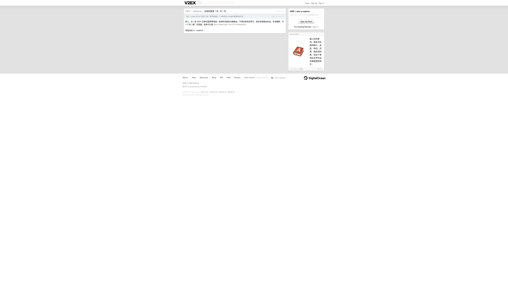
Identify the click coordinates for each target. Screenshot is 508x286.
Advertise (204, 77)
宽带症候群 (214, 16)
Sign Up (314, 3)
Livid (301, 69)
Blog (214, 77)
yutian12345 (195, 16)
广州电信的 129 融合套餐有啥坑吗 (231, 16)
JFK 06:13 (231, 92)
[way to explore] (190, 3)
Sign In (321, 3)
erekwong (197, 11)
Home (307, 3)
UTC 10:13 (204, 92)
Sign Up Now (306, 21)
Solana (237, 77)
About (185, 77)
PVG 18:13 (213, 92)
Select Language (279, 78)
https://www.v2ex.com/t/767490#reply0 (230, 24)
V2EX (187, 11)
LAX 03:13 (222, 92)
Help (194, 77)
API (221, 77)
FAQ (228, 77)
